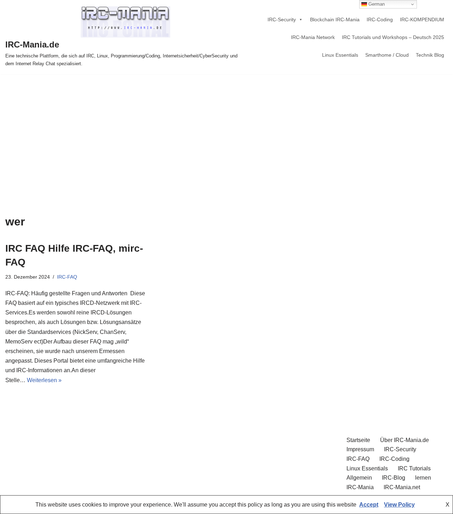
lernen (423, 478)
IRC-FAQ (67, 277)
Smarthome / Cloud (387, 55)
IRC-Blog (393, 478)
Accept (368, 505)
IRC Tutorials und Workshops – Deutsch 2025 (393, 37)
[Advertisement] (226, 127)
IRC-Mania (360, 487)
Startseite (358, 440)
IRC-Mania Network (313, 37)
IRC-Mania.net (402, 487)
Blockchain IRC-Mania (335, 19)
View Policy (399, 505)
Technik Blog (430, 55)
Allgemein (359, 478)
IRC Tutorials (414, 468)
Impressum (360, 449)
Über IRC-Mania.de (404, 440)
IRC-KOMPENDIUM (422, 19)
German (376, 4)
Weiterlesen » (44, 380)
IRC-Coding (380, 19)
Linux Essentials (340, 55)
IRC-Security (282, 19)
